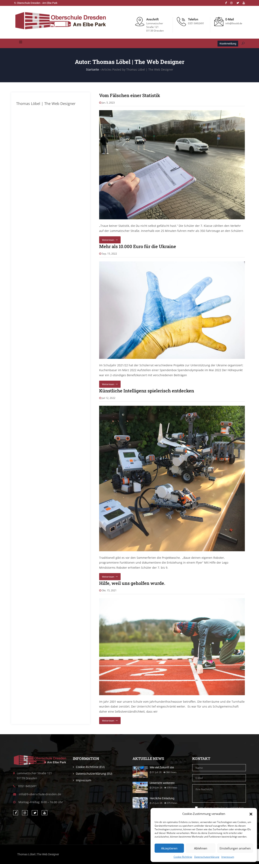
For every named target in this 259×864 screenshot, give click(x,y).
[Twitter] (237, 2)
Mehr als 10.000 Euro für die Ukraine (137, 246)
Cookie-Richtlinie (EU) (90, 767)
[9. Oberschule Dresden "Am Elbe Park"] (60, 21)
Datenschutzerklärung (206, 857)
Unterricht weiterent (162, 783)
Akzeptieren (169, 848)
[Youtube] (244, 2)
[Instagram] (231, 2)
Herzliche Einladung (162, 798)
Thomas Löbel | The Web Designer (38, 854)
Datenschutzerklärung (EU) (94, 773)
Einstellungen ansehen (235, 848)
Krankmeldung (228, 43)
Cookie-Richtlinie (183, 857)
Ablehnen (200, 848)
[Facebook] (225, 2)
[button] (251, 814)
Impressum (227, 857)
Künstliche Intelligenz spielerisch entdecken (146, 391)
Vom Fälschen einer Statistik (129, 95)
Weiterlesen (108, 239)
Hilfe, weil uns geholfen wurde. (132, 583)
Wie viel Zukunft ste (162, 767)
